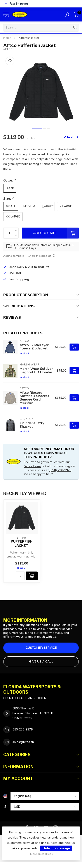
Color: (9, 180)
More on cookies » (41, 854)
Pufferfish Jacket (28, 38)
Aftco (8, 49)
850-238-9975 (22, 729)
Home (7, 38)
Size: (8, 198)
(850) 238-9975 (60, 470)
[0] (76, 14)
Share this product (40, 256)
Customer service (41, 648)
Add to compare (13, 256)
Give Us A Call (41, 661)
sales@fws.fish (23, 742)
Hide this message (56, 848)
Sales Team (32, 466)
